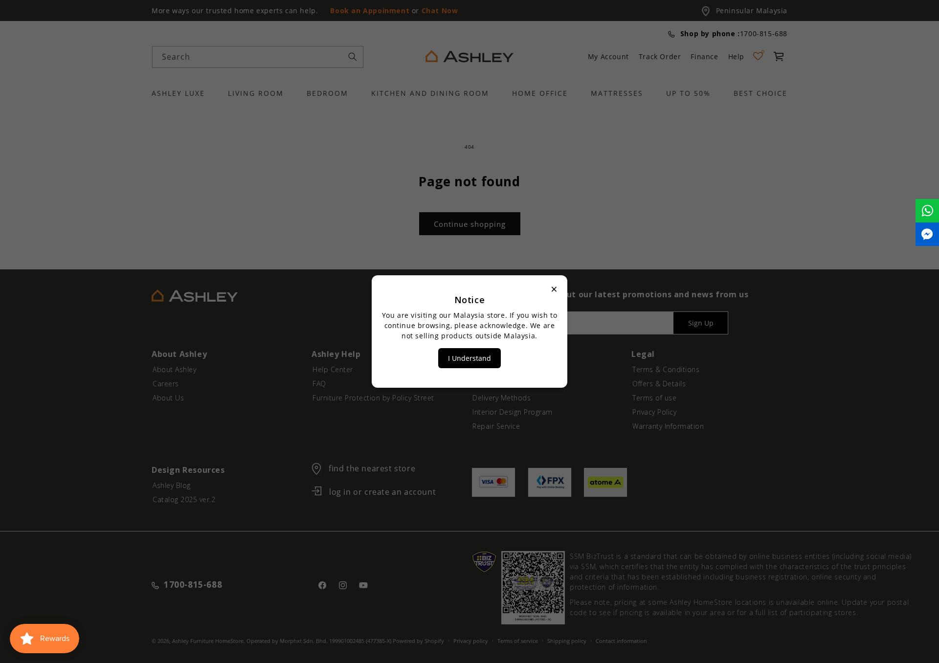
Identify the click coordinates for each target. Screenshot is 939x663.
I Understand (469, 358)
